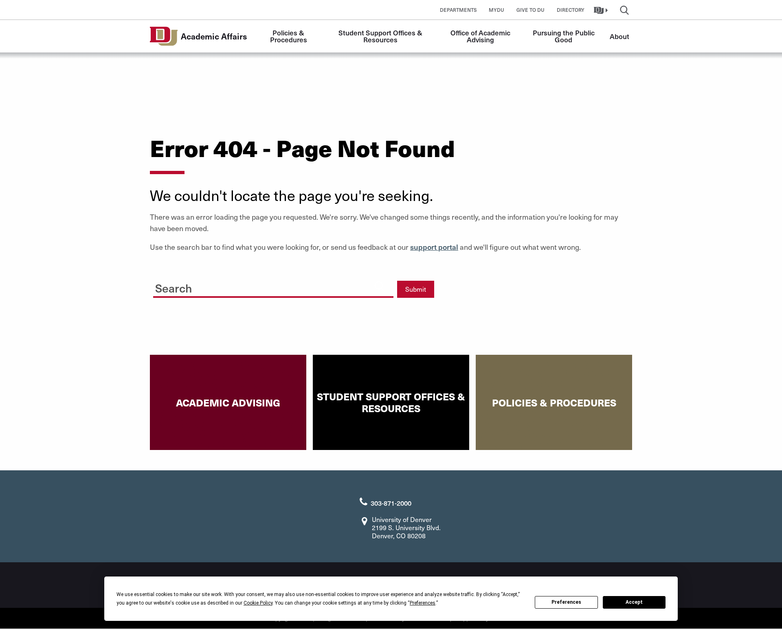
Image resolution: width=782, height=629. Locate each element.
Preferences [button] (422, 603)
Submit (415, 289)
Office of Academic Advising (481, 36)
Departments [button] (458, 10)
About (619, 36)
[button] (602, 10)
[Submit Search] (379, 286)
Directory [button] (570, 10)
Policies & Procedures (288, 36)
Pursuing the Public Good (564, 36)
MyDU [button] (496, 10)
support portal (434, 247)
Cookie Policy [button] (258, 603)
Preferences (566, 602)
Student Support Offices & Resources (381, 36)
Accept (634, 602)
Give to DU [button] (530, 10)
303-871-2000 (391, 502)
